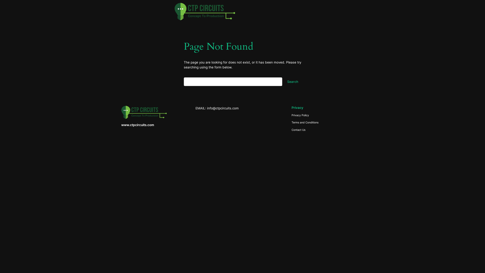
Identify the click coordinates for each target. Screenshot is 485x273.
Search (292, 82)
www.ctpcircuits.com (137, 125)
